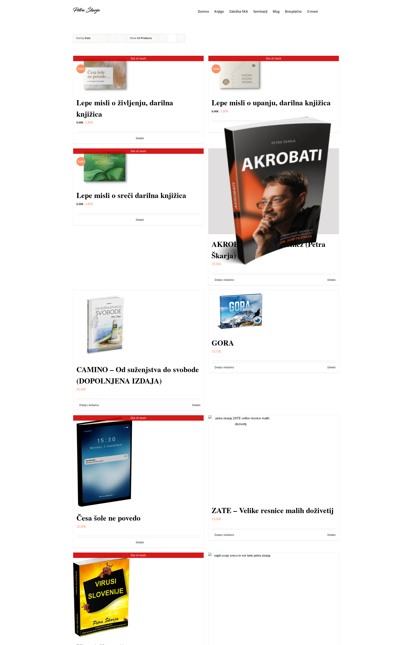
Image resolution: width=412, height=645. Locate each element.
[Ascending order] (121, 38)
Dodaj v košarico (89, 405)
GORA (223, 342)
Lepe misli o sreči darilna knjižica (131, 195)
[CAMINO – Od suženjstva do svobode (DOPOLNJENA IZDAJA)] (138, 325)
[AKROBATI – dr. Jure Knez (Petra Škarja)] (273, 191)
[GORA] (273, 311)
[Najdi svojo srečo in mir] (273, 598)
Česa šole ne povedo (108, 517)
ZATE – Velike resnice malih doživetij (273, 510)
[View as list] (180, 38)
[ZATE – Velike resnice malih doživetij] (273, 457)
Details (140, 138)
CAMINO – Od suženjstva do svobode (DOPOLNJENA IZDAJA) (137, 375)
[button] (332, 11)
